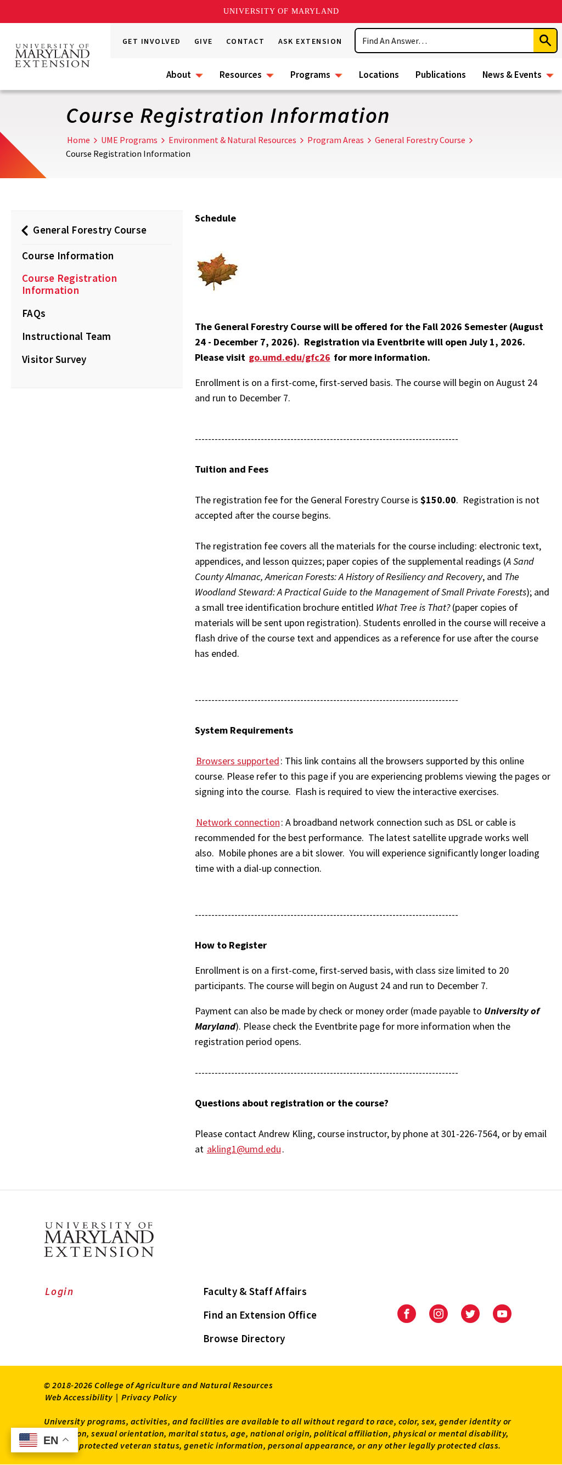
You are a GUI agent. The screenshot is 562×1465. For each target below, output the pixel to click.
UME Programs (129, 139)
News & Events (512, 75)
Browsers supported (237, 760)
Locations (379, 75)
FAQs (34, 313)
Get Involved (151, 41)
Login (59, 1291)
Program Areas (335, 139)
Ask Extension (310, 41)
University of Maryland (281, 11)
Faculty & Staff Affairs (255, 1291)
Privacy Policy (149, 1397)
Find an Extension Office (260, 1314)
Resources (241, 75)
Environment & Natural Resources (232, 139)
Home (78, 139)
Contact (245, 41)
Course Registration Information (69, 284)
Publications (440, 75)
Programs (310, 75)
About (178, 75)
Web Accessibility (79, 1397)
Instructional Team (66, 336)
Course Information (68, 255)
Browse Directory (244, 1338)
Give (203, 41)
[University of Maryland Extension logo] (52, 57)
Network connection (238, 822)
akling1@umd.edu (244, 1149)
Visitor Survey (54, 359)
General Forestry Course (420, 139)
